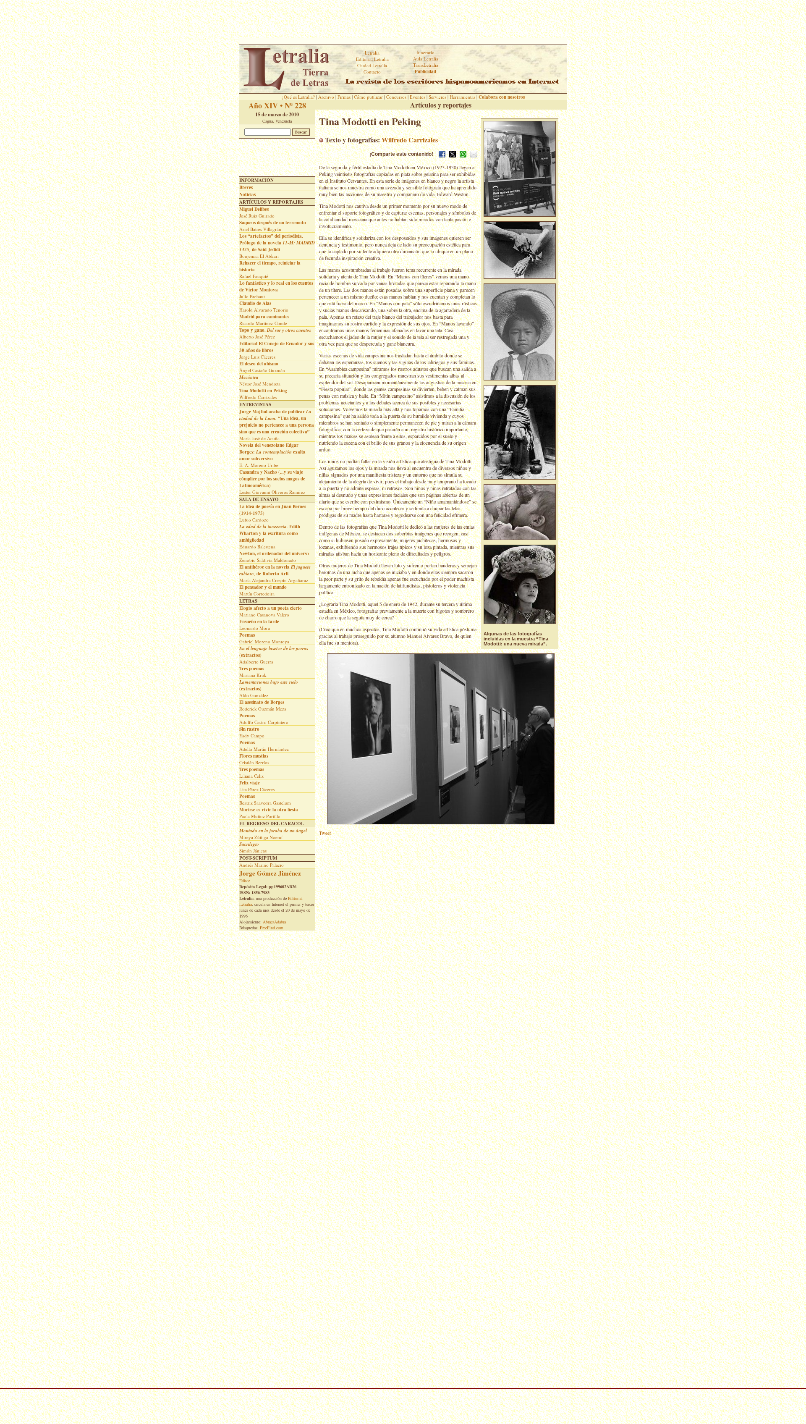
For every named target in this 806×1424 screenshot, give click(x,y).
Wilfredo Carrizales (410, 139)
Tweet (325, 832)
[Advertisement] (403, 19)
